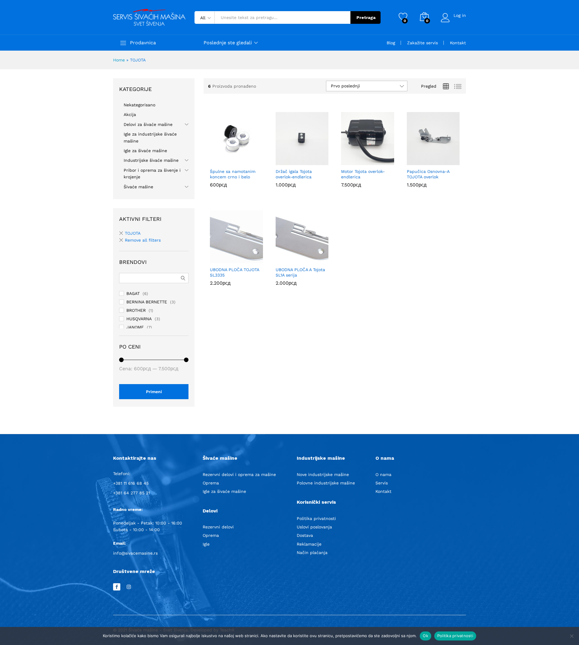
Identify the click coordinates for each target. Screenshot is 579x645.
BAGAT (133, 293)
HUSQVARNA (139, 318)
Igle (206, 544)
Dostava (305, 535)
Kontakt (458, 42)
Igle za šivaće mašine (145, 150)
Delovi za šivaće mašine (148, 124)
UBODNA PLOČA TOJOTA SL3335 (234, 272)
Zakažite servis (422, 42)
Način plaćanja (312, 552)
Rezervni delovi (218, 526)
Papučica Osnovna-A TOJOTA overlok (428, 174)
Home (119, 60)
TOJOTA (133, 233)
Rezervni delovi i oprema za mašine (239, 474)
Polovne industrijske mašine (326, 483)
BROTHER (136, 310)
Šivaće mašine (138, 186)
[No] (571, 636)
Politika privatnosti (316, 518)
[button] (229, 161)
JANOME (135, 327)
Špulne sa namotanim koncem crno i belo (232, 174)
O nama (383, 474)
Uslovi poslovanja (314, 526)
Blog (391, 42)
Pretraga (365, 17)
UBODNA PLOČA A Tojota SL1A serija (300, 272)
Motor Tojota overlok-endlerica (363, 174)
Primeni (154, 391)
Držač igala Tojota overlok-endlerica (294, 174)
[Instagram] (128, 587)
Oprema (211, 483)
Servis (381, 483)
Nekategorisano (139, 104)
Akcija (130, 114)
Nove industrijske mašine (323, 474)
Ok (425, 635)
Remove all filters (143, 240)
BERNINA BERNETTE (146, 301)
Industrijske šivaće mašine (151, 160)
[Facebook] (116, 587)
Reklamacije (309, 544)
